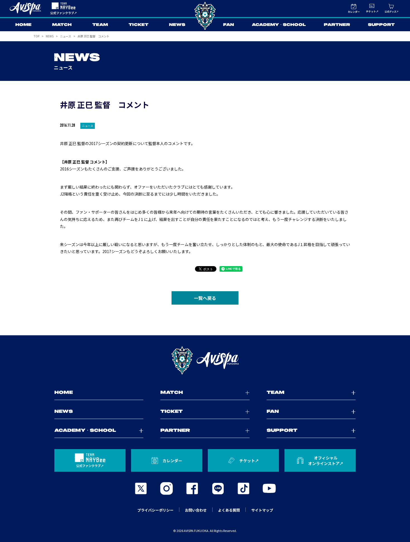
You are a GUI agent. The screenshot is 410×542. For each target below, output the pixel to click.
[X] (141, 488)
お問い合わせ (196, 510)
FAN (228, 25)
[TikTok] (243, 488)
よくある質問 (229, 510)
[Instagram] (166, 488)
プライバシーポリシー (155, 510)
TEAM (100, 25)
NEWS (177, 25)
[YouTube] (269, 488)
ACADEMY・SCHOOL (279, 25)
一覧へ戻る (205, 298)
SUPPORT (381, 25)
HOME (23, 25)
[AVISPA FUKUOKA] (205, 360)
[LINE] (218, 488)
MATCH (62, 25)
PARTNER (337, 25)
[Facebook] (192, 488)
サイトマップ (262, 510)
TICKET (138, 25)
